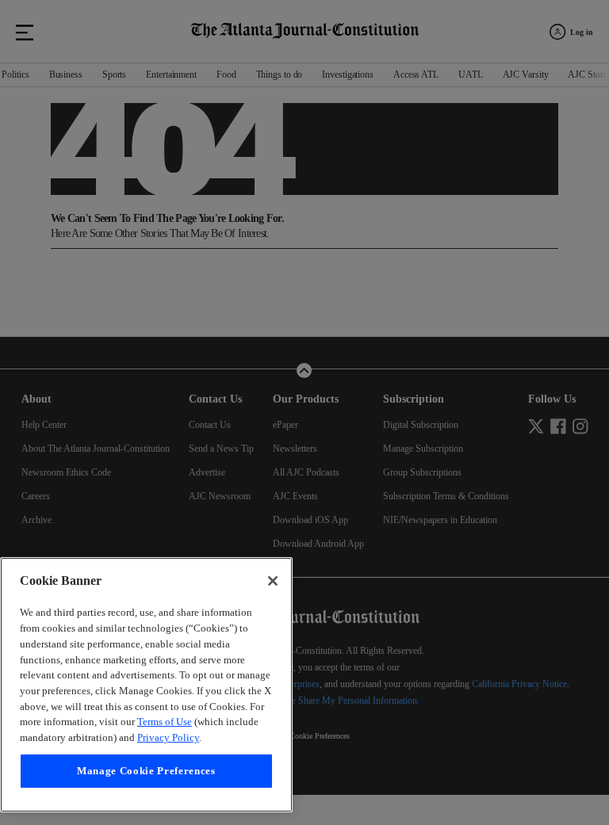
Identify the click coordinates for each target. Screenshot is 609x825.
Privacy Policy (192, 737)
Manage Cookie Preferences (146, 771)
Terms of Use (161, 722)
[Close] (272, 550)
